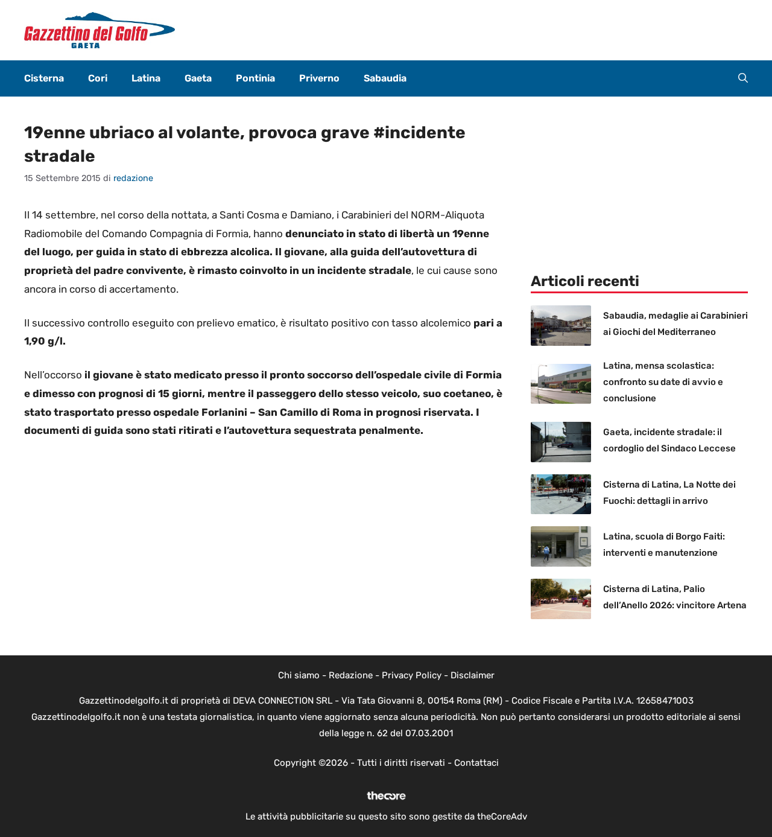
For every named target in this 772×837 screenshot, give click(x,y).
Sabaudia (385, 78)
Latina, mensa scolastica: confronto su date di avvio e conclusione (663, 382)
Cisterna (44, 78)
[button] (743, 78)
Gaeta (198, 78)
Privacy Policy (411, 675)
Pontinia (255, 78)
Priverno (319, 78)
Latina (145, 78)
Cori (97, 78)
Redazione (351, 675)
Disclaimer (473, 675)
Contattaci (476, 762)
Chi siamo (299, 675)
